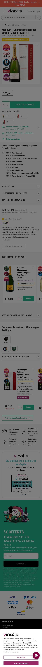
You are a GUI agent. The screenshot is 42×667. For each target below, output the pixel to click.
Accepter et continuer (21, 663)
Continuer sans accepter (11, 652)
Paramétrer (21, 657)
